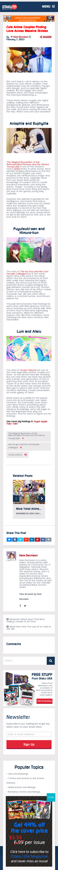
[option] (29, 501)
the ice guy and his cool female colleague (23, 446)
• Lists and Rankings (17, 774)
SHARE (47, 37)
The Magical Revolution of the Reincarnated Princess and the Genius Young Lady (27, 164)
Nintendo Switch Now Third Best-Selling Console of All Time (26, 620)
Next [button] (42, 498)
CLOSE (51, 797)
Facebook (20, 605)
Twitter (25, 605)
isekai (17, 169)
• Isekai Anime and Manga (20, 787)
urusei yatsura (17, 455)
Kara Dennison (20, 36)
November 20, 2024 (25, 513)
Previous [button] (16, 498)
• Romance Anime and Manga (23, 792)
